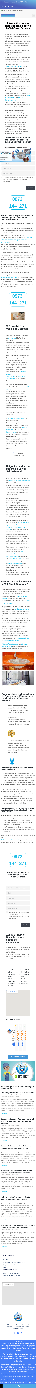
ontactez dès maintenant (14, 563)
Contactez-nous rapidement (13, 66)
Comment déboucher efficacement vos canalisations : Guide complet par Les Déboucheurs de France (17, 1121)
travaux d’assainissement (11, 640)
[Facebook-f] (14, 1333)
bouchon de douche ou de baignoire (19, 480)
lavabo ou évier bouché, (22, 609)
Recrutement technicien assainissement (14, 1262)
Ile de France (24, 983)
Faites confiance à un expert (10, 644)
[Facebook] (2, 6)
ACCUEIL (5, 1259)
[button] (33, 15)
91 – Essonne (25, 970)
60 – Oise (24, 981)
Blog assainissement (9, 1265)
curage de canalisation (23, 638)
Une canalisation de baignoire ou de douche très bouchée (15, 554)
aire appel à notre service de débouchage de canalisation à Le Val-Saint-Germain (17, 240)
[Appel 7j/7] (19, 1386)
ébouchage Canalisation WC (15, 418)
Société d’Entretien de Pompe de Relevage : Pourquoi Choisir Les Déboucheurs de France (17, 1172)
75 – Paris (24, 979)
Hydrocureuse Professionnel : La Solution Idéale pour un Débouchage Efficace (16, 1198)
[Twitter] (5, 6)
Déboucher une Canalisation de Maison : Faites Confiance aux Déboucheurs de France (18, 1226)
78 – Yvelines (25, 972)
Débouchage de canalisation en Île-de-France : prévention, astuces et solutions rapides (17, 1094)
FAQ (4, 1267)
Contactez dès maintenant (9, 277)
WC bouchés (12, 338)
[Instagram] (12, 6)
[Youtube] (8, 6)
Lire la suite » (4, 1113)
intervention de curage (15, 558)
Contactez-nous (11, 432)
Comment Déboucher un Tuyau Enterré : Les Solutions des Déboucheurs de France (16, 1147)
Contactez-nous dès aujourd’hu (10, 840)
